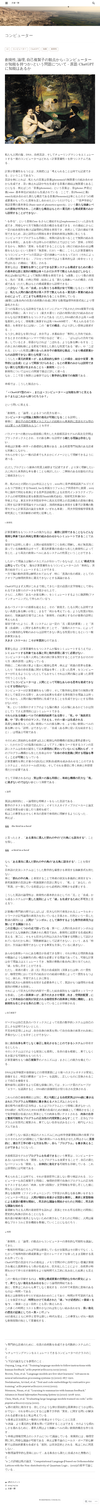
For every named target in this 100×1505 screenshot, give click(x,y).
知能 (45, 49)
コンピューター (19, 49)
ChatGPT (34, 49)
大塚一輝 (15, 3)
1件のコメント (14, 1482)
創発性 (54, 49)
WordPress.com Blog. (50, 1500)
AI (7, 49)
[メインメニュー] (6, 3)
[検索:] (93, 3)
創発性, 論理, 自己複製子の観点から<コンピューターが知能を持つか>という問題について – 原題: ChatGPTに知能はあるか (49, 64)
